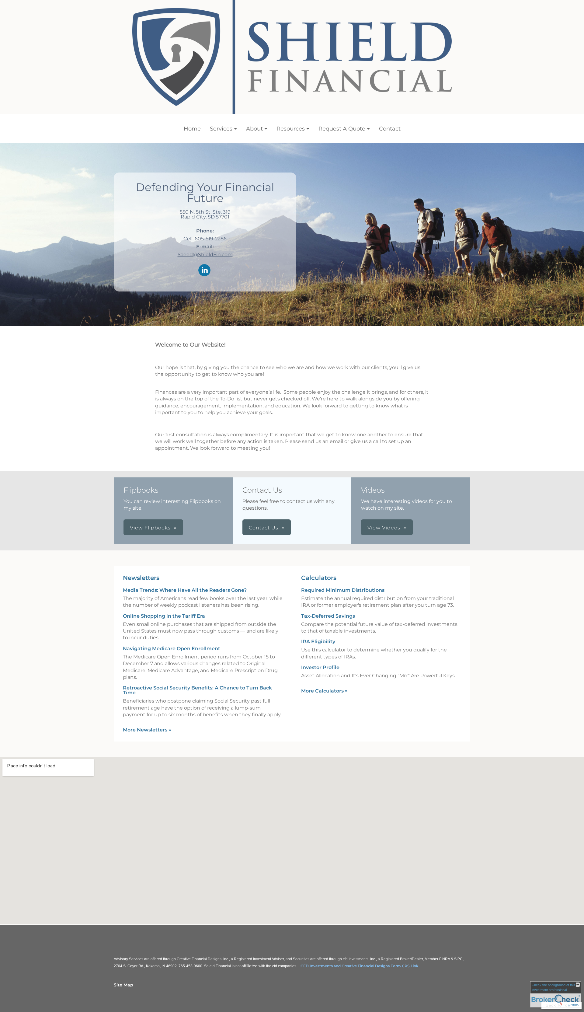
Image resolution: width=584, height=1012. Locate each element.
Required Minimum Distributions (342, 590)
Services (221, 128)
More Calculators (324, 691)
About (254, 128)
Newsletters (141, 577)
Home (192, 128)
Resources (290, 128)
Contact (390, 128)
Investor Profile (320, 667)
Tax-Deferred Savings (328, 616)
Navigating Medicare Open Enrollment (171, 648)
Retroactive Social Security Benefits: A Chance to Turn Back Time (197, 690)
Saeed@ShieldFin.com (205, 254)
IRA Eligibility (318, 641)
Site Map (123, 985)
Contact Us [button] (263, 528)
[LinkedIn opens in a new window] (204, 270)
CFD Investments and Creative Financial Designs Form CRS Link (360, 966)
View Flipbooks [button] (150, 528)
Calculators (318, 577)
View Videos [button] (383, 528)
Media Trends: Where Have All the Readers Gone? (185, 590)
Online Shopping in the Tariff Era (164, 616)
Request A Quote (341, 128)
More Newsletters (147, 730)
